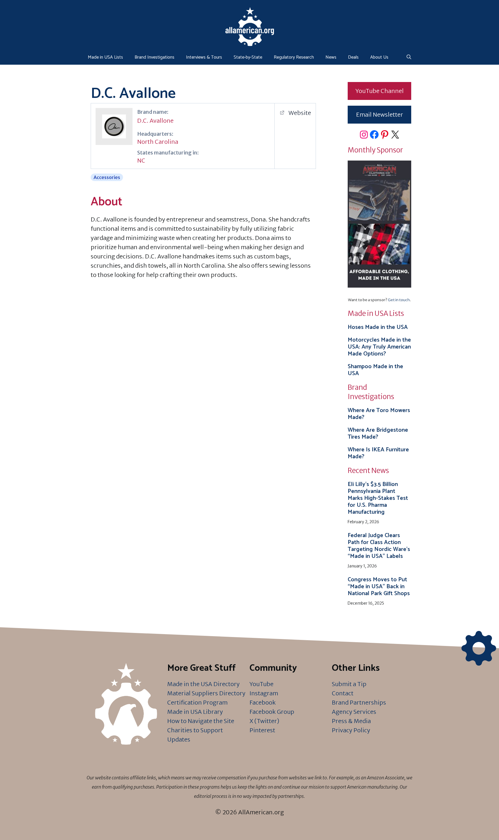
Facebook (263, 702)
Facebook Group (272, 711)
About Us (379, 57)
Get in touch (399, 299)
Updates (178, 739)
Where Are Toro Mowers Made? (379, 414)
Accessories (107, 177)
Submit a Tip (349, 684)
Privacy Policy (351, 730)
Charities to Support (195, 730)
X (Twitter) (264, 720)
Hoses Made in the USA (378, 327)
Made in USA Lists (105, 57)
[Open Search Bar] (409, 57)
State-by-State (248, 57)
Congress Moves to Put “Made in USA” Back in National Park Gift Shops (379, 586)
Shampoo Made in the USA (375, 370)
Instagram (264, 693)
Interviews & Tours (204, 57)
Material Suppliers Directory (206, 693)
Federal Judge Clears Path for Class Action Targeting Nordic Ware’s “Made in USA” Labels (379, 546)
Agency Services (354, 711)
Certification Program (197, 702)
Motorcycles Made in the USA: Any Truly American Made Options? (379, 347)
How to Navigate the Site (200, 720)
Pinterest (262, 730)
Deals (353, 57)
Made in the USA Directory (203, 684)
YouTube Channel (379, 90)
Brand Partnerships (359, 702)
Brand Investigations (154, 57)
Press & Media (351, 720)
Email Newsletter (379, 114)
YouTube (261, 684)
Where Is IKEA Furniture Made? (378, 453)
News (330, 57)
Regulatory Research (294, 57)
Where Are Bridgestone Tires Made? (378, 433)
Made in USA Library (195, 711)
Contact (342, 693)
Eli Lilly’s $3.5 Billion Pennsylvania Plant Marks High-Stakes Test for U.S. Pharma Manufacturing (378, 498)
